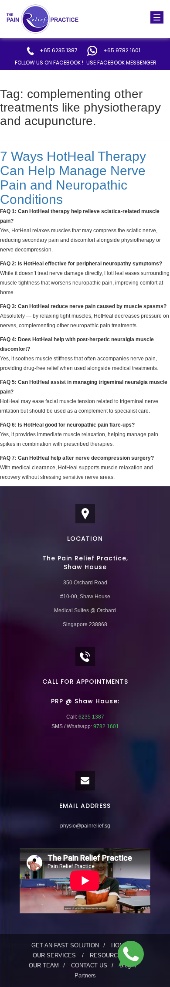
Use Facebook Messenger (121, 62)
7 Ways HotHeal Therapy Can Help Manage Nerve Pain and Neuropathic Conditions (73, 178)
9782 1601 (105, 726)
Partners (85, 975)
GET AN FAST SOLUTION (65, 945)
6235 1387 (90, 717)
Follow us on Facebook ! (49, 62)
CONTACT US (89, 965)
